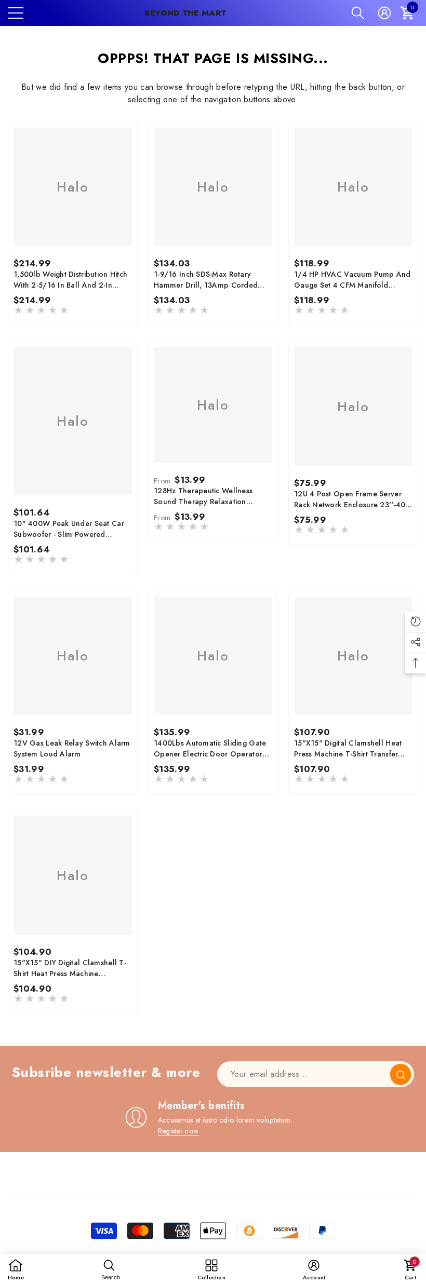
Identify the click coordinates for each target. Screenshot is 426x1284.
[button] (358, 13)
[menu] (15, 13)
